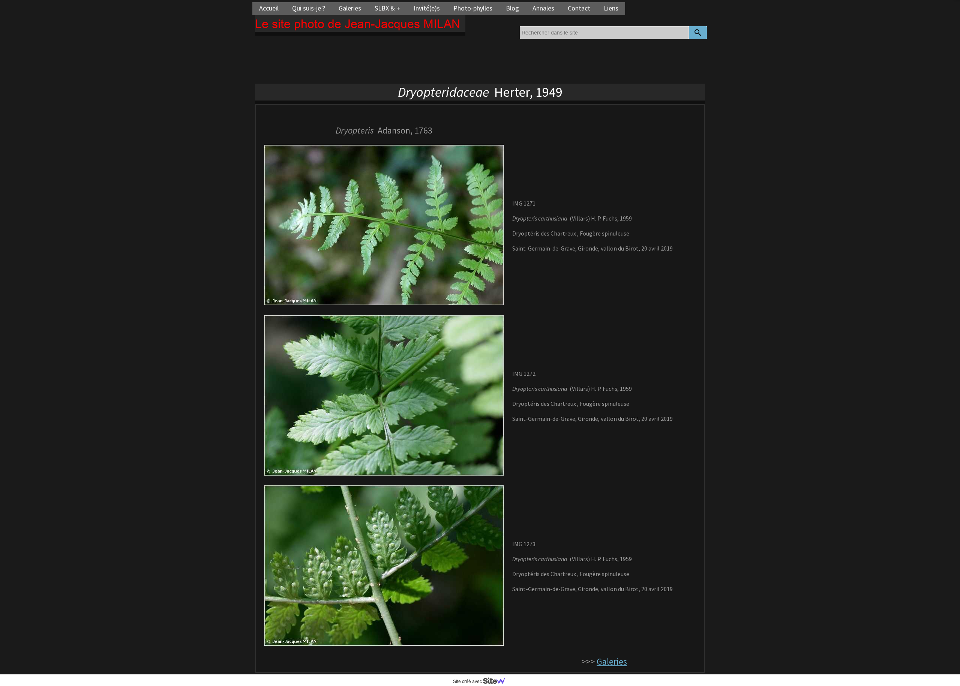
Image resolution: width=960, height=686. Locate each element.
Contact (579, 8)
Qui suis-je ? (308, 8)
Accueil (269, 8)
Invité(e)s (427, 8)
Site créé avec (468, 681)
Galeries (350, 8)
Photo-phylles (472, 8)
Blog (512, 8)
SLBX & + (387, 8)
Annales (543, 8)
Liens (611, 8)
